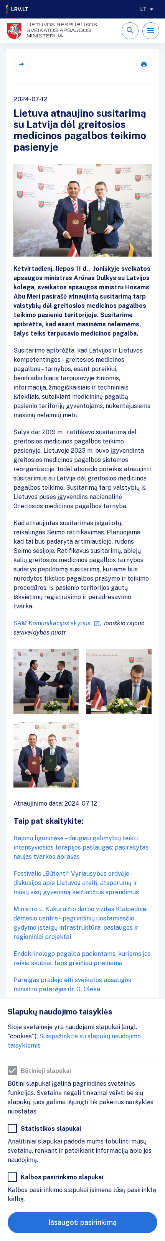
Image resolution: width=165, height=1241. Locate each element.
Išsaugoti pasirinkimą (82, 1222)
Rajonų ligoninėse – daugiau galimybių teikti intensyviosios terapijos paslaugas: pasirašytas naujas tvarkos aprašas (80, 847)
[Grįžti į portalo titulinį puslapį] (17, 9)
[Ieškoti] (130, 30)
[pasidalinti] (21, 64)
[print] (144, 64)
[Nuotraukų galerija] (82, 718)
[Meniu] (150, 30)
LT (143, 9)
